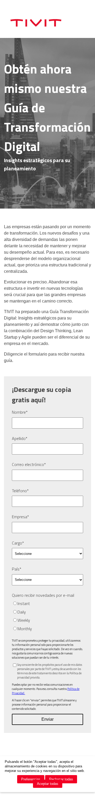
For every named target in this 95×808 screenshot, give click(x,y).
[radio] (47, 603)
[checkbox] (47, 616)
